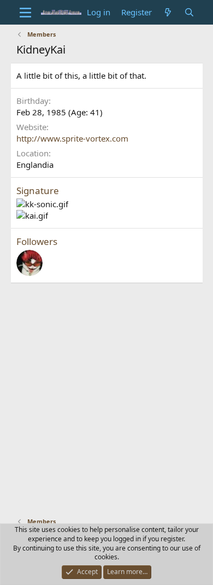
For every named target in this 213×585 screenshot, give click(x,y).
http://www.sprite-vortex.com (72, 138)
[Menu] (26, 13)
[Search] (189, 12)
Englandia (35, 164)
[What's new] (168, 12)
